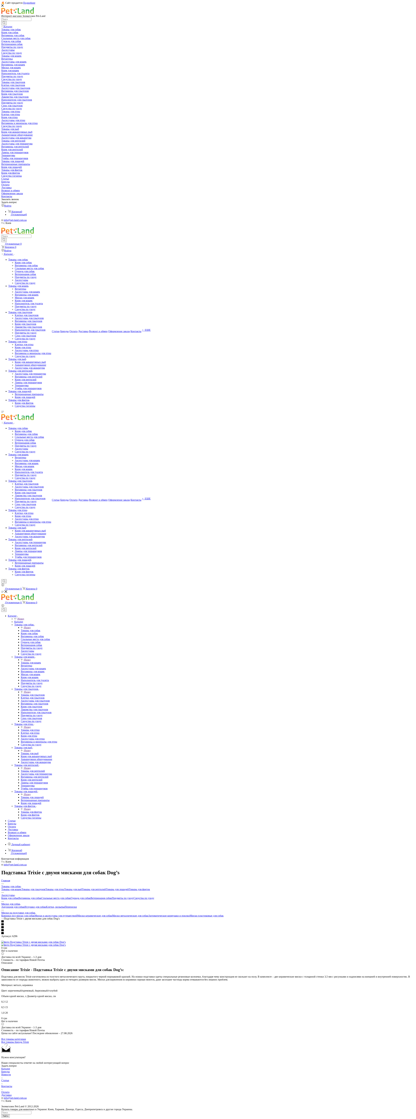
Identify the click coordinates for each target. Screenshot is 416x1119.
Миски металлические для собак (130, 915)
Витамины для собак (29, 898)
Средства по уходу (144, 898)
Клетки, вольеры (55, 907)
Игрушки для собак (35, 907)
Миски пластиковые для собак (207, 915)
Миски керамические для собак (94, 915)
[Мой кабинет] (2, 585)
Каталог (18, 621)
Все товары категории (13, 1039)
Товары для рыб (30, 753)
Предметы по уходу (123, 898)
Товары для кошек (31, 662)
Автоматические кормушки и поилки (169, 915)
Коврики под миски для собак (18, 915)
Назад (21, 618)
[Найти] (4, 23)
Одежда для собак (81, 898)
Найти (5, 1116)
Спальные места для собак (56, 898)
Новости (6, 1074)
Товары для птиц (30, 730)
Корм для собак (9, 898)
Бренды (5, 1071)
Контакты (6, 1086)
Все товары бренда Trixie (15, 1042)
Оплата (5, 1092)
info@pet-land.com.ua (15, 220)
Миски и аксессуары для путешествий (56, 915)
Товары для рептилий (33, 771)
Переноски (71, 907)
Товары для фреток (31, 812)
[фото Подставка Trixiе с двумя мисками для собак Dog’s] (33, 942)
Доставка (6, 1095)
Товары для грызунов (33, 694)
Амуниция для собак (12, 907)
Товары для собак (30, 630)
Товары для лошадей (32, 797)
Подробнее (29, 2)
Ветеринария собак (101, 898)
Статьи (5, 1080)
